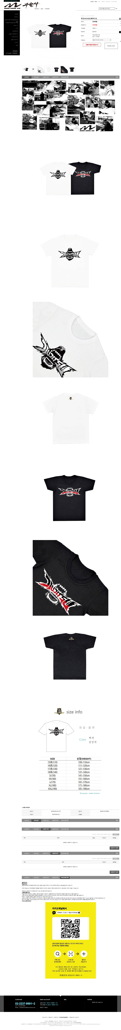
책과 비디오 (15, 36)
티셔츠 (16, 42)
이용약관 (56, 1017)
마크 (17, 28)
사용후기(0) (46, 77)
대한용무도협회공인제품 (12, 22)
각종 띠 (16, 17)
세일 (17, 45)
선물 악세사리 (14, 39)
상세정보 (26, 77)
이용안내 (50, 1017)
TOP (117, 77)
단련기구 (16, 25)
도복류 (16, 14)
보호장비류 (15, 31)
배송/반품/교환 (65, 77)
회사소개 (44, 1017)
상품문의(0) (55, 77)
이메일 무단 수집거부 (74, 1017)
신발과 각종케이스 (13, 34)
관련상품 (36, 77)
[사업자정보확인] (77, 1022)
